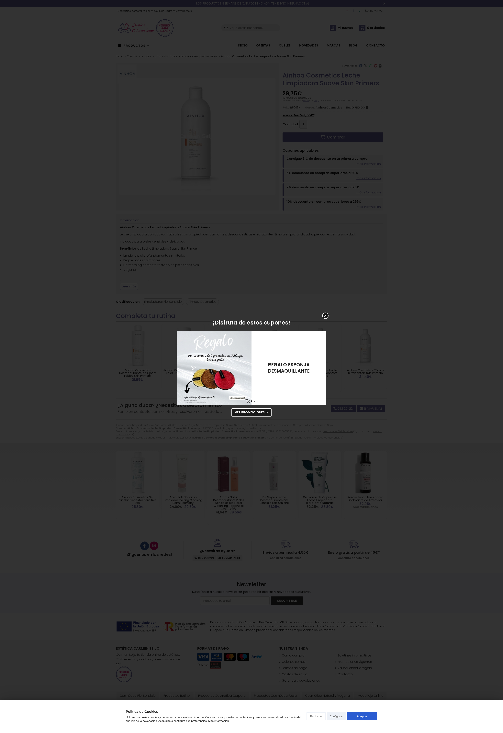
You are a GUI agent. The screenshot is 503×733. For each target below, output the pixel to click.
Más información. (219, 720)
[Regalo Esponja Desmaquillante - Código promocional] (214, 368)
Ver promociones (250, 412)
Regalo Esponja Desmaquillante (289, 367)
